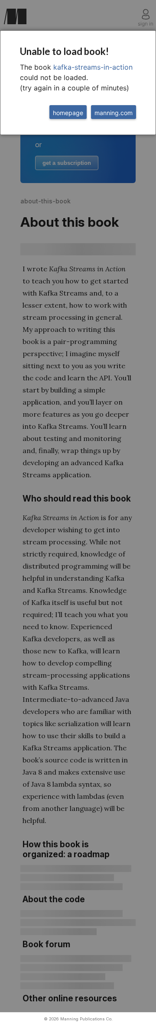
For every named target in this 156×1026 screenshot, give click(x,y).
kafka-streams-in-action (93, 67)
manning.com (113, 112)
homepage (68, 112)
